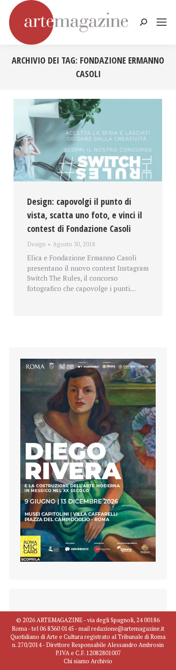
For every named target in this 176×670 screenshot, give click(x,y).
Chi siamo (76, 661)
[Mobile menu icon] (161, 22)
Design (36, 244)
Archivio (101, 661)
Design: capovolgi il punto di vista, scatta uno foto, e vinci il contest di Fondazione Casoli (84, 215)
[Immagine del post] (88, 140)
